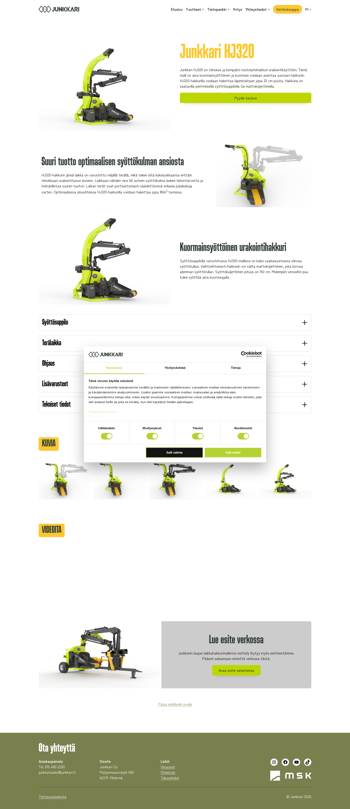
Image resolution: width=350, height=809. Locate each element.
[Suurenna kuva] (85, 466)
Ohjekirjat (168, 772)
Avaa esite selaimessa (236, 670)
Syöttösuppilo (55, 323)
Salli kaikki (232, 452)
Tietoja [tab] (236, 367)
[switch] (152, 436)
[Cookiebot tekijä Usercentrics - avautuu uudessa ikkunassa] (244, 354)
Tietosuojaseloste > (103, 411)
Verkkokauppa (287, 9)
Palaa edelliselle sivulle (175, 704)
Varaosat (168, 766)
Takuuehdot (170, 777)
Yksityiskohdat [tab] (175, 367)
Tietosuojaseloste (52, 796)
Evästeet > (96, 416)
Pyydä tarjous (246, 97)
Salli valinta (174, 452)
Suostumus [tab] (114, 367)
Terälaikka (51, 343)
